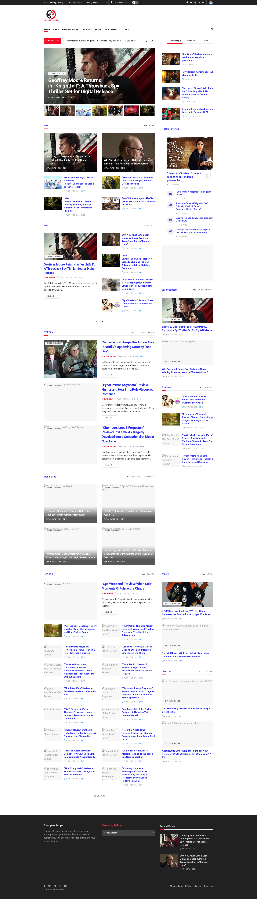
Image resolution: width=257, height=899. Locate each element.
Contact (68, 2)
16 (142, 209)
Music (209, 574)
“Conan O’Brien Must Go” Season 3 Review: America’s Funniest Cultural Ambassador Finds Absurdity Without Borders (79, 670)
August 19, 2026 (72, 761)
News (56, 29)
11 (124, 519)
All (145, 126)
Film (152, 226)
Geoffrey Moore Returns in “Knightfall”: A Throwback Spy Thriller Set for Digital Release (100, 41)
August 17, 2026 (72, 779)
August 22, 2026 (130, 311)
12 (142, 293)
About (46, 2)
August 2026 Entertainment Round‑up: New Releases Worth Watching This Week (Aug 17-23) (187, 754)
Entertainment (71, 29)
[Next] (102, 322)
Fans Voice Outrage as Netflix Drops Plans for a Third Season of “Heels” (138, 201)
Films (98, 29)
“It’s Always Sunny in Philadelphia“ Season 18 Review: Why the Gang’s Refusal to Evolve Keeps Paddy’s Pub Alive (134, 774)
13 (142, 678)
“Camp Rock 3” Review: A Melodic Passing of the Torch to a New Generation (137, 753)
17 (84, 723)
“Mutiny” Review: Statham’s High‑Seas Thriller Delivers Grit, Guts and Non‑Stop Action (80, 733)
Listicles (208, 671)
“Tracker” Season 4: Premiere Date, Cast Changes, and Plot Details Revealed (137, 180)
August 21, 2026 (127, 446)
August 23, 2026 (130, 293)
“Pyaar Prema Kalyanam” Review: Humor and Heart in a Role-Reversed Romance (127, 389)
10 (124, 168)
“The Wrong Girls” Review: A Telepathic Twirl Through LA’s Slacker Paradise (79, 771)
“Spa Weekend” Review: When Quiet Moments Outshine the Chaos (137, 303)
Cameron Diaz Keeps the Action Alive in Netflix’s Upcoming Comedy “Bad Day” (128, 346)
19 (84, 191)
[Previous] (97, 322)
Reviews (87, 29)
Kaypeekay (108, 399)
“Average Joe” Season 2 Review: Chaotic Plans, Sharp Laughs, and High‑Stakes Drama (80, 629)
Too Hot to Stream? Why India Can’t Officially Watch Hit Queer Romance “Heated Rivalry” (192, 206)
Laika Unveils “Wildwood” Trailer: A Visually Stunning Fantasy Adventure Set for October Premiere (79, 204)
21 (182, 716)
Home (47, 29)
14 (143, 446)
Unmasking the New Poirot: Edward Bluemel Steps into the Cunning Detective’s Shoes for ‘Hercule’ (128, 554)
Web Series (110, 29)
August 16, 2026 (170, 762)
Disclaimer (77, 2)
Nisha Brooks (110, 356)
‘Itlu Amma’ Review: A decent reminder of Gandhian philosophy (197, 57)
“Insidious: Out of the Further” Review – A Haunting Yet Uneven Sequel (137, 712)
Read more (52, 296)
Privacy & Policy (56, 2)
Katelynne (55, 98)
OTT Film (124, 29)
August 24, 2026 (54, 168)
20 (84, 215)
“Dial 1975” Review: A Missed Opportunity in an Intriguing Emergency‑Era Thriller (137, 649)
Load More (99, 796)
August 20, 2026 (130, 743)
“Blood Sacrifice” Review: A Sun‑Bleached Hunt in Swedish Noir (80, 691)
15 (84, 699)
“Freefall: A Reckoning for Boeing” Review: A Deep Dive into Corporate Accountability (79, 753)
